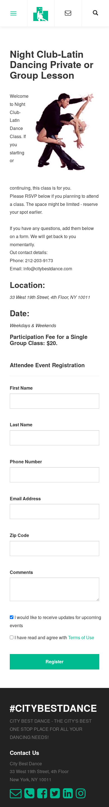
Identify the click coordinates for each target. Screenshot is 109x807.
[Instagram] (82, 795)
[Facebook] (43, 795)
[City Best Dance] (41, 13)
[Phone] (30, 795)
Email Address (25, 498)
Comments (21, 572)
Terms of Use (81, 637)
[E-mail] (17, 795)
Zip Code (19, 535)
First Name (21, 388)
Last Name (21, 424)
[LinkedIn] (69, 795)
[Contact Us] (68, 13)
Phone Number (26, 461)
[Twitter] (56, 795)
